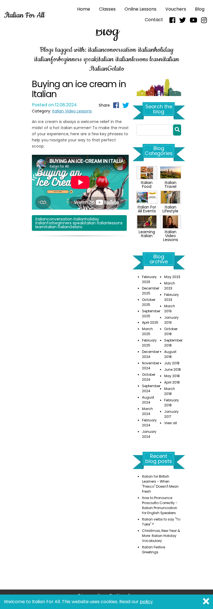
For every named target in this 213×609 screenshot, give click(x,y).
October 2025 (148, 302)
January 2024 (149, 434)
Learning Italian (147, 233)
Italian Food (147, 184)
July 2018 (171, 363)
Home (83, 9)
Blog (199, 9)
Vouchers (175, 9)
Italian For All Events (147, 209)
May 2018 (172, 376)
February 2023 (171, 297)
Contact (154, 19)
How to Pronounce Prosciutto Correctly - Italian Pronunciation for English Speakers (160, 505)
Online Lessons (140, 9)
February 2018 (171, 402)
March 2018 (169, 391)
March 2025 (147, 331)
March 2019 (169, 308)
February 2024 (149, 423)
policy (146, 601)
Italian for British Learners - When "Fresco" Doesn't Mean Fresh (160, 484)
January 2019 (171, 320)
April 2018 (172, 382)
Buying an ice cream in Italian (79, 89)
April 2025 (150, 322)
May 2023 (172, 276)
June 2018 (172, 369)
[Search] (177, 130)
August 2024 (148, 400)
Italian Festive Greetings (153, 549)
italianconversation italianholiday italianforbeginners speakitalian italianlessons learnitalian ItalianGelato (79, 223)
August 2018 (170, 354)
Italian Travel (170, 184)
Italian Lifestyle (170, 209)
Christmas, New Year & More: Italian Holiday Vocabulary (161, 535)
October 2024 (148, 377)
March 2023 (169, 286)
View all (170, 423)
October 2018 (171, 331)
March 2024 (147, 411)
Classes (107, 9)
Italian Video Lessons (72, 111)
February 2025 (149, 343)
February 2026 (149, 279)
